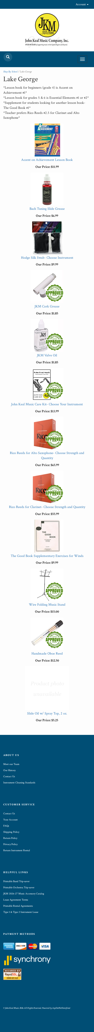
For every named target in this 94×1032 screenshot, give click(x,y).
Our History (9, 770)
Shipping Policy (11, 832)
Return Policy (10, 838)
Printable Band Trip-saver (16, 881)
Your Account (10, 819)
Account (81, 4)
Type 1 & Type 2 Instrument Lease (20, 912)
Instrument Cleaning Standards (19, 782)
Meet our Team (11, 764)
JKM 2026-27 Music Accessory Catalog (23, 893)
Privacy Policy (10, 844)
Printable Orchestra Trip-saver (18, 887)
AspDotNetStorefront (61, 1008)
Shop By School (10, 71)
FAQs (6, 825)
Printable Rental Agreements (18, 906)
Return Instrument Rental (16, 850)
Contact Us (9, 776)
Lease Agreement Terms (15, 899)
